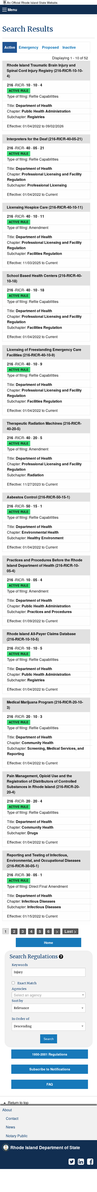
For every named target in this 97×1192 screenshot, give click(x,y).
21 (42, 147)
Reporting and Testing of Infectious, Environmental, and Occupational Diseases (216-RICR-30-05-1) (44, 860)
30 (28, 874)
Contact (12, 1118)
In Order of (20, 1019)
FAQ (49, 1084)
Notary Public (17, 1135)
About (7, 1109)
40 (28, 147)
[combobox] (48, 995)
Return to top (17, 1102)
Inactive (69, 47)
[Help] (61, 956)
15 (35, 506)
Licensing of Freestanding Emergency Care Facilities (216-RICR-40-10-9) (44, 352)
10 (28, 85)
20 (35, 437)
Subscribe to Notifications (49, 1069)
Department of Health (34, 105)
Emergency (28, 47)
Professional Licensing (47, 185)
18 (42, 290)
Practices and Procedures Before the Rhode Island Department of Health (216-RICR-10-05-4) (44, 565)
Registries (36, 116)
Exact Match (27, 983)
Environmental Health (40, 532)
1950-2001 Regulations (49, 1054)
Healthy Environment (45, 537)
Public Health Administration (46, 111)
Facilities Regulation (44, 253)
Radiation (35, 474)
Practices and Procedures (49, 611)
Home (48, 942)
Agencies (19, 989)
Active (9, 47)
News (10, 1127)
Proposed (50, 47)
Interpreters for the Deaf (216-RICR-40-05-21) (44, 138)
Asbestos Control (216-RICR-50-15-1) (38, 497)
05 (35, 147)
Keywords (20, 965)
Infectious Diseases (38, 901)
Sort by (17, 1001)
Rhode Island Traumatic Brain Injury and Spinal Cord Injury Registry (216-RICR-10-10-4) (45, 70)
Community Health (37, 742)
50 (28, 506)
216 (10, 85)
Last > (70, 931)
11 (42, 216)
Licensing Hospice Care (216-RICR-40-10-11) (45, 207)
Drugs (32, 832)
